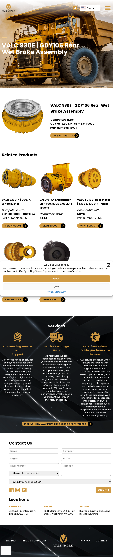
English (90, 8)
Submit (102, 489)
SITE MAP (11, 540)
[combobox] (90, 8)
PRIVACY (85, 540)
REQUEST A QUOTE (63, 135)
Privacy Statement (56, 291)
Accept (56, 278)
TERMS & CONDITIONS (33, 540)
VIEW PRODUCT (13, 225)
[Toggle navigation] (107, 8)
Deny (56, 286)
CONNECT (101, 540)
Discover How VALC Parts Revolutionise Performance (55, 423)
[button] (108, 264)
